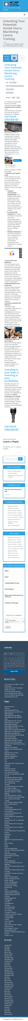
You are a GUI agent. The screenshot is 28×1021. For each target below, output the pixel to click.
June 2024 (7, 979)
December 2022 (8, 1000)
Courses (6, 832)
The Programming (9, 907)
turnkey (6, 919)
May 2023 (7, 991)
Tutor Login (7, 923)
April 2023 (7, 993)
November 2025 (8, 959)
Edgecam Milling (12, 551)
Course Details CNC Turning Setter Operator (14, 821)
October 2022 (8, 1004)
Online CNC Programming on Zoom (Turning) (14, 870)
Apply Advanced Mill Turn (11, 710)
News (18, 97)
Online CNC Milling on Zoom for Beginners (13, 863)
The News (7, 905)
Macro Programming (13, 525)
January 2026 (8, 956)
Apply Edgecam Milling (10, 724)
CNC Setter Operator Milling (12, 790)
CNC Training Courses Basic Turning (12, 799)
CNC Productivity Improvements (13, 779)
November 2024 (8, 973)
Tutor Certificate (9, 921)
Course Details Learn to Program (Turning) (13, 828)
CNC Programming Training (12, 691)
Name (7, 571)
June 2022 (7, 1009)
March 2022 (7, 1012)
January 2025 (8, 970)
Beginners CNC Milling (14, 537)
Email (7, 577)
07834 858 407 (11, 119)
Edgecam (6, 836)
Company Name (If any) (12, 583)
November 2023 (8, 986)
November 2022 (8, 1002)
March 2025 (7, 966)
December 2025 (8, 957)
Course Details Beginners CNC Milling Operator (13, 814)
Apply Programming (10, 737)
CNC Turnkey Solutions (11, 804)
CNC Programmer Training (12, 781)
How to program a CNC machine (13, 693)
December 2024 (8, 972)
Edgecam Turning (13, 553)
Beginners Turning (13, 508)
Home (5, 42)
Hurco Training (9, 89)
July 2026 (6, 947)
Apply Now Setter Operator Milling (14, 735)
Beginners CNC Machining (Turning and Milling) (14, 744)
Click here (7, 494)
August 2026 (7, 945)
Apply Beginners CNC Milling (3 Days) (13, 718)
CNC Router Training (10, 788)
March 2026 (7, 952)
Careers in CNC (8, 935)
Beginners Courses (9, 754)
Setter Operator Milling (14, 510)
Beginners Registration (11, 756)
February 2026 (8, 954)
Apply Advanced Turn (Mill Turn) (13, 712)
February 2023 (8, 996)
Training (6, 784)
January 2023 (8, 998)
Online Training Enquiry (11, 877)
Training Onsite (8, 917)
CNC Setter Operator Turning (12, 795)
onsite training (9, 92)
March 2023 (7, 995)
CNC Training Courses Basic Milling (14, 797)
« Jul (5, 674)
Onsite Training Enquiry (14, 471)
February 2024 (8, 982)
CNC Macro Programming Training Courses (14, 775)
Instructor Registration (10, 848)
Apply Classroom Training (11, 722)
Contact (6, 806)
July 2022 (6, 1007)
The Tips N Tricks (9, 909)
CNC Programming (9, 783)
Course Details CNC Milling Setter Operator (13, 817)
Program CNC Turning (10, 886)
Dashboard (7, 834)
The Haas (7, 901)
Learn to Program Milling (15, 515)
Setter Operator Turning (15, 513)
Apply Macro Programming (12, 733)
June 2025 (7, 963)
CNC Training (13, 82)
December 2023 (8, 984)
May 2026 (7, 949)
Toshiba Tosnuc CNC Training (13, 914)
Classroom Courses (9, 768)
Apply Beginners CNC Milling (12, 715)
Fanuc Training (8, 843)
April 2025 (7, 965)
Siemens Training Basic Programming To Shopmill (11, 892)
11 (8, 661)
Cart (5, 760)
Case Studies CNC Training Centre (14, 763)
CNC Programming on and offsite (13, 786)
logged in (13, 447)
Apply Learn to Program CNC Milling (14, 729)
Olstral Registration (9, 861)
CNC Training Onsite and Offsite (13, 802)
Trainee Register (9, 916)
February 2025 (8, 968)
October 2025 (8, 961)
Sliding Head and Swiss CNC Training (15, 476)
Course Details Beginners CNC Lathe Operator (13, 810)
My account (7, 857)
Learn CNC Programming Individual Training (14, 851)
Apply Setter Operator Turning (13, 740)
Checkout (7, 765)
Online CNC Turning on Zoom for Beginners (13, 874)
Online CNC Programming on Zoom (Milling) (14, 867)
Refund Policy (8, 887)
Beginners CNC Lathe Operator (13, 742)
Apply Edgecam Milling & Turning (13, 726)
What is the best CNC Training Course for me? (13, 925)
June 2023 (7, 989)
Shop (5, 889)
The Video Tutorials (10, 912)
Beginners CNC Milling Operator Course (13, 750)
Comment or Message (12, 603)
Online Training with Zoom (12, 878)
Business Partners (9, 758)
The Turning (8, 910)
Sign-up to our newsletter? (14, 615)
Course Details (8, 808)
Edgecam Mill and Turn (14, 519)
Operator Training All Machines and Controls (14, 932)
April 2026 (7, 950)
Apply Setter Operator (10, 738)
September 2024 (9, 975)
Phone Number (10, 589)
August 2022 (7, 1005)
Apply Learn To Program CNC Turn (14, 731)
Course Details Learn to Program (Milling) (13, 824)
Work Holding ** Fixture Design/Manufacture (11, 929)
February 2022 (8, 1014)
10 (5, 661)
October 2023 (8, 988)
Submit (8, 627)
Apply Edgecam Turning (11, 728)
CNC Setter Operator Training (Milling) (12, 792)
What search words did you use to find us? (14, 596)
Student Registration (10, 898)
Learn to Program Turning (15, 517)
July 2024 (6, 977)
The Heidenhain (8, 903)
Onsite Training (12, 473)
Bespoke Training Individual (13, 522)
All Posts (6, 708)
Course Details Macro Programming (14, 831)
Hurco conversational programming (15, 86)
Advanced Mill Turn (13, 555)
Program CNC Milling (10, 884)
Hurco (13, 97)
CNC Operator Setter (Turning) (13, 777)
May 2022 (7, 1011)
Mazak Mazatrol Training (11, 855)
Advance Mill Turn (9, 706)
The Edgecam (8, 900)
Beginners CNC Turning (14, 540)
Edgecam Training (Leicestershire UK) (13, 840)
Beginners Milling (13, 506)
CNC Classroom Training (11, 772)
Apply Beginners (9, 714)
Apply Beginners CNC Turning (12, 721)
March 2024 (7, 980)
